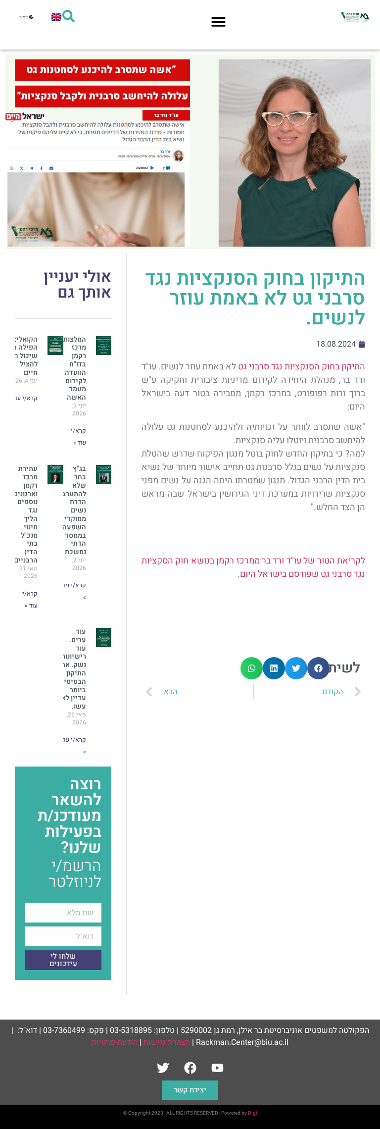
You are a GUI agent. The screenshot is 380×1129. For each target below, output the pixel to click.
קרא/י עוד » (23, 398)
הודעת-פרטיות (115, 1042)
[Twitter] (162, 1068)
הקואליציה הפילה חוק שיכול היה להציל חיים (21, 356)
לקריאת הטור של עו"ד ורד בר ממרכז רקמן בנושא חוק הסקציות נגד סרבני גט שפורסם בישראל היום (253, 567)
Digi (252, 1113)
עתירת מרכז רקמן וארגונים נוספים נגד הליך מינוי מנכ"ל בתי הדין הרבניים (25, 514)
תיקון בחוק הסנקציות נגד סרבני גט (299, 366)
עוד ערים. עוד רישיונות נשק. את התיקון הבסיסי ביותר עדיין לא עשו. (73, 669)
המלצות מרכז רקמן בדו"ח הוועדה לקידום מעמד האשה (74, 368)
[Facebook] (190, 1068)
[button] (218, 21)
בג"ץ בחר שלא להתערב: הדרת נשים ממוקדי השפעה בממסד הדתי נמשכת (73, 510)
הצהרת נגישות (166, 1042)
